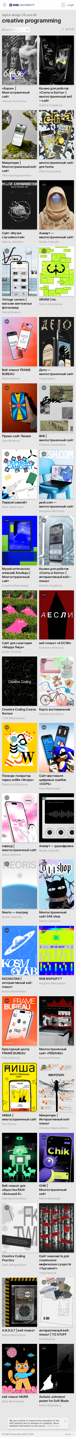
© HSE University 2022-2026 (18, 1434)
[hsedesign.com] (22, 4)
